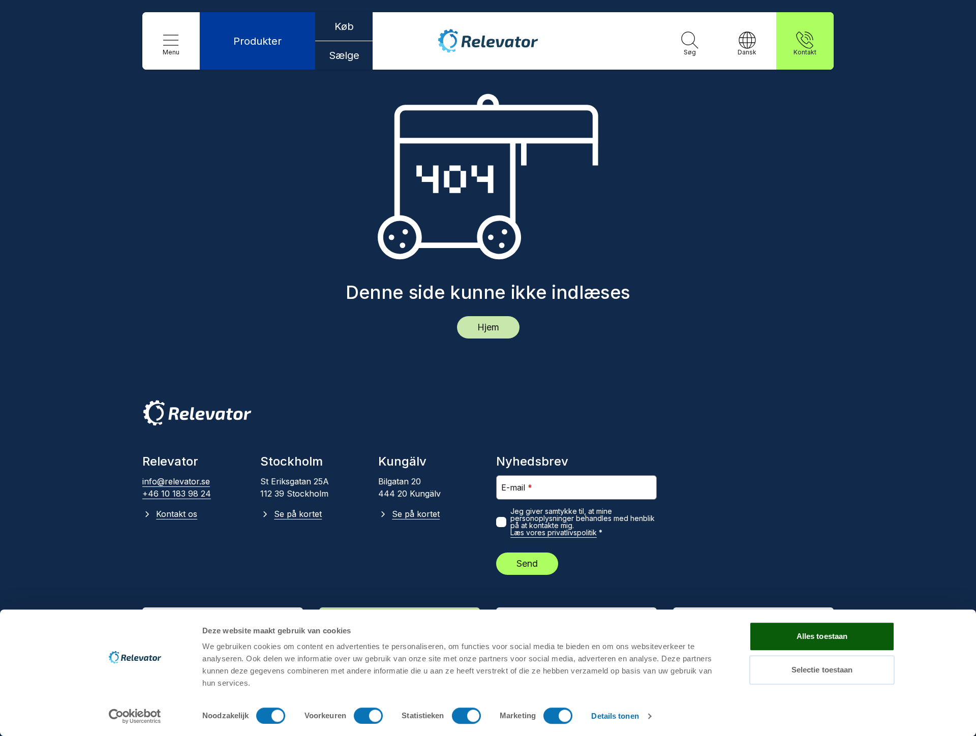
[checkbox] (501, 522)
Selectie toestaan (822, 669)
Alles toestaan (822, 636)
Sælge (344, 55)
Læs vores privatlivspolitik (553, 532)
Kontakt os (176, 514)
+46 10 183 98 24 (176, 493)
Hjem (488, 327)
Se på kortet (298, 514)
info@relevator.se (176, 481)
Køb (344, 26)
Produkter (257, 41)
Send (527, 563)
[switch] (368, 716)
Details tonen (614, 716)
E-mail (516, 487)
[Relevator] (197, 413)
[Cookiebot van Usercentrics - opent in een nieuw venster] (134, 716)
